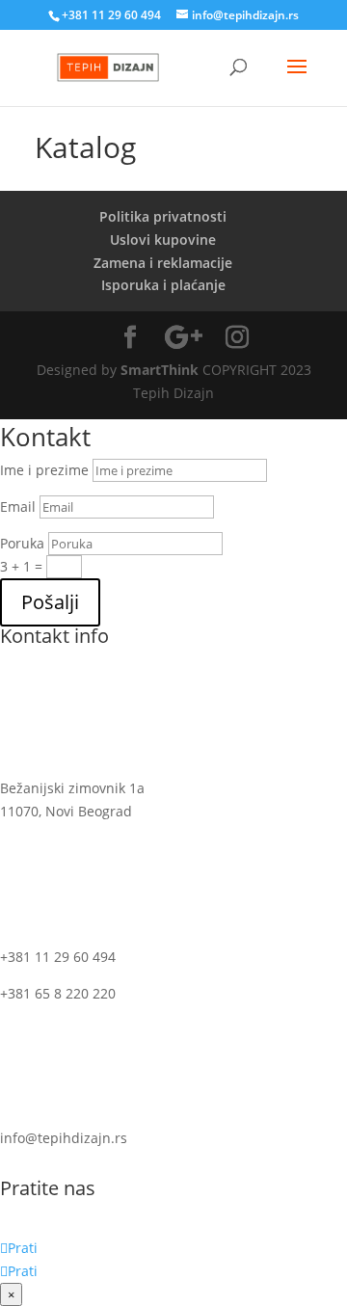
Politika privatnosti (163, 216)
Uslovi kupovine (163, 239)
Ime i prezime (44, 470)
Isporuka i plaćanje (163, 285)
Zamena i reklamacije (162, 262)
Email (18, 506)
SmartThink (159, 369)
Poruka (22, 543)
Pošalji (50, 602)
